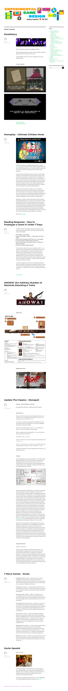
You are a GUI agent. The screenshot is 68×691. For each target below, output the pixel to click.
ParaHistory (10, 34)
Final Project (53, 45)
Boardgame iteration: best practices (57, 50)
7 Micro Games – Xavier (17, 574)
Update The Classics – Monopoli (21, 400)
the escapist (23, 214)
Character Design (54, 53)
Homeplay (51, 56)
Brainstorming (52, 59)
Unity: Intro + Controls (54, 58)
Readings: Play (53, 35)
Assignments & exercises (54, 30)
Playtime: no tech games (55, 36)
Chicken (17, 166)
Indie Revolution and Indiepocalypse (57, 55)
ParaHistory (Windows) (21, 123)
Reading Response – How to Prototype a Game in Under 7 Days (23, 223)
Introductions (53, 33)
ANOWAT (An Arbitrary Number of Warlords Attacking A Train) (23, 284)
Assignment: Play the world (55, 37)
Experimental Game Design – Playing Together (12, 686)
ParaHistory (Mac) (20, 122)
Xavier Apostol (12, 648)
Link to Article (19, 274)
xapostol (5, 41)
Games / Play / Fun (54, 47)
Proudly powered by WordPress (26, 686)
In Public (52, 48)
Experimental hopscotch (55, 32)
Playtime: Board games (54, 40)
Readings (51, 57)
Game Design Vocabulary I (55, 49)
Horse (31, 168)
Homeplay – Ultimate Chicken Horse (24, 134)
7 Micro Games (53, 34)
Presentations (52, 46)
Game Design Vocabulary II (55, 54)
